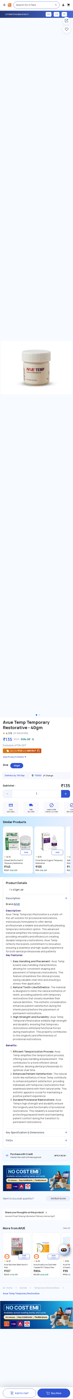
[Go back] (4, 5)
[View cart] (68, 5)
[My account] (63, 5)
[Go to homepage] (9, 5)
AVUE (17, 904)
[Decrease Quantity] (7, 794)
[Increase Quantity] (65, 794)
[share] (66, 20)
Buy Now (56, 1393)
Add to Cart (22, 1393)
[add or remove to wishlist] (66, 29)
